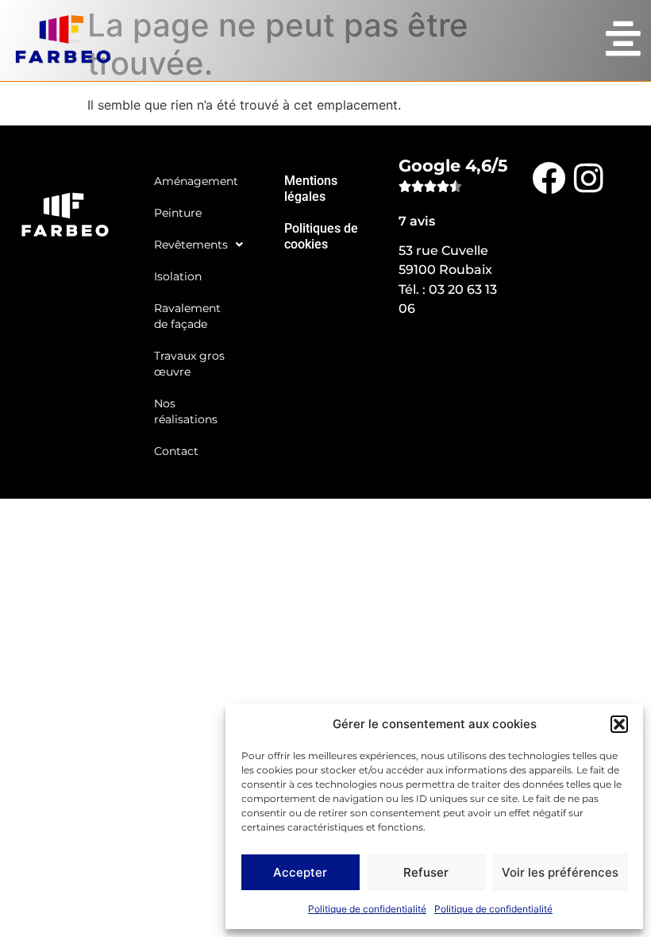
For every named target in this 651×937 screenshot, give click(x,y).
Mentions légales (310, 188)
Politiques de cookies (321, 236)
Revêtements (191, 244)
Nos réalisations (186, 411)
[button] (619, 724)
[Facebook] (548, 177)
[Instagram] (588, 177)
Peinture (178, 213)
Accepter (300, 872)
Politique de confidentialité (367, 909)
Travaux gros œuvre (189, 364)
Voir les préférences (560, 872)
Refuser (426, 872)
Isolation (178, 276)
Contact (176, 451)
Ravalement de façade (187, 316)
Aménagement (196, 181)
